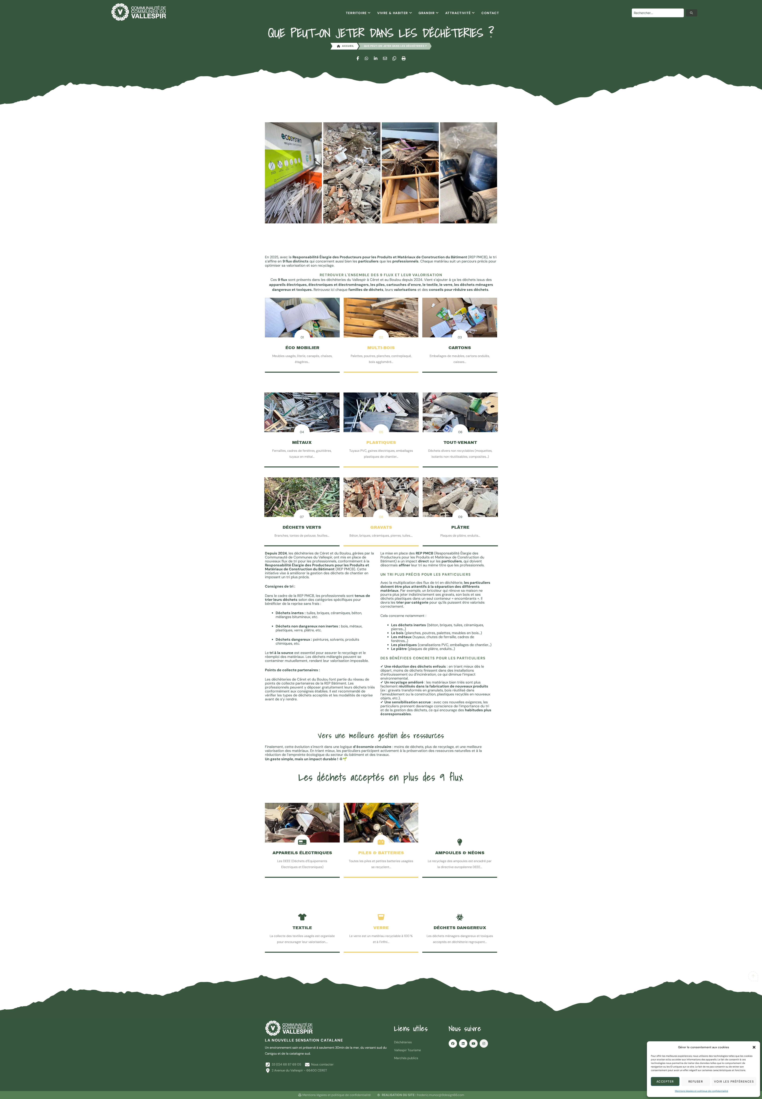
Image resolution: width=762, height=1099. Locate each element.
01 (302, 337)
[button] (754, 1047)
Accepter (665, 1082)
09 (460, 517)
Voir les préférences (734, 1082)
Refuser (695, 1082)
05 (381, 432)
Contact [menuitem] (490, 13)
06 (460, 432)
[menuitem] (358, 13)
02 (381, 337)
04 (302, 432)
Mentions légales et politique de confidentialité (701, 1091)
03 (460, 337)
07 (302, 517)
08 (381, 517)
